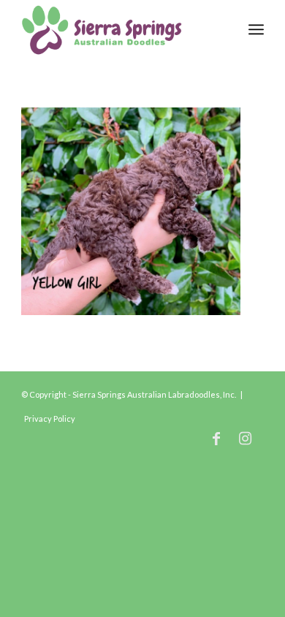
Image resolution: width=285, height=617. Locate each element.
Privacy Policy (49, 418)
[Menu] (256, 29)
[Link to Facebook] (216, 438)
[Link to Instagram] (245, 438)
